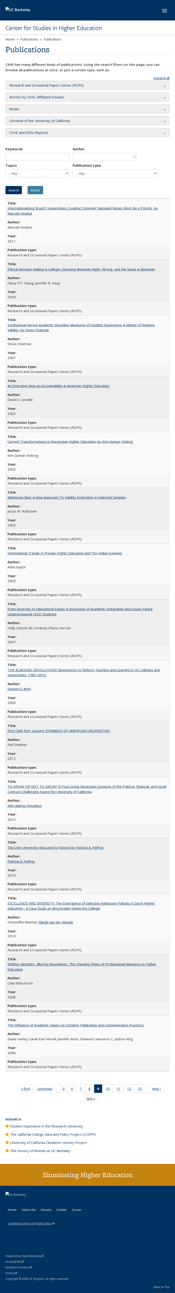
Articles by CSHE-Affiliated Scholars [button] (36, 97)
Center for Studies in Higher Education (53, 28)
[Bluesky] (45, 1202)
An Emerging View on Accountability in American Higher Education (58, 385)
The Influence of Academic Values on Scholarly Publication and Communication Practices (76, 1025)
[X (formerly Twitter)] (9, 1202)
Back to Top (162, 1287)
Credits (61, 1210)
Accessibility (14, 1262)
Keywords (14, 149)
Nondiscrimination (18, 1267)
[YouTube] (27, 1202)
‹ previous (46, 1089)
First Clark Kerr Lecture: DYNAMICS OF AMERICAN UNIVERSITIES (59, 730)
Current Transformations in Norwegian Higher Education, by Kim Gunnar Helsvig (70, 441)
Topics (11, 165)
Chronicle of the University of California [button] (39, 120)
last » (92, 1099)
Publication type (87, 165)
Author (79, 149)
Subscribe (28, 1210)
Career (77, 1210)
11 (120, 1089)
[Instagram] (36, 1202)
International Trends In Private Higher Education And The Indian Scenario (65, 553)
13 (141, 1089)
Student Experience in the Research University (46, 1126)
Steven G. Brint (19, 688)
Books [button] (14, 109)
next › (158, 1089)
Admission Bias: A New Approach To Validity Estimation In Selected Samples (67, 497)
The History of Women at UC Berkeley (40, 1150)
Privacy (11, 1273)
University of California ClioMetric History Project (48, 1142)
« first (27, 1089)
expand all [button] (162, 78)
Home (10, 39)
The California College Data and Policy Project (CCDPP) (53, 1134)
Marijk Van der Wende (56, 922)
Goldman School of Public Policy (31, 1223)
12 (130, 1089)
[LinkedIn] (18, 1202)
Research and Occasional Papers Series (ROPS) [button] (46, 85)
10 (109, 1089)
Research (13, 1119)
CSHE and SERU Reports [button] (28, 132)
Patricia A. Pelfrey (21, 861)
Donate (46, 1210)
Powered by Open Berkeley (24, 1256)
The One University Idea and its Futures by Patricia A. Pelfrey (56, 847)
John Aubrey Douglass (25, 805)
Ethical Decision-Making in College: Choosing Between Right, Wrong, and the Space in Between (81, 269)
